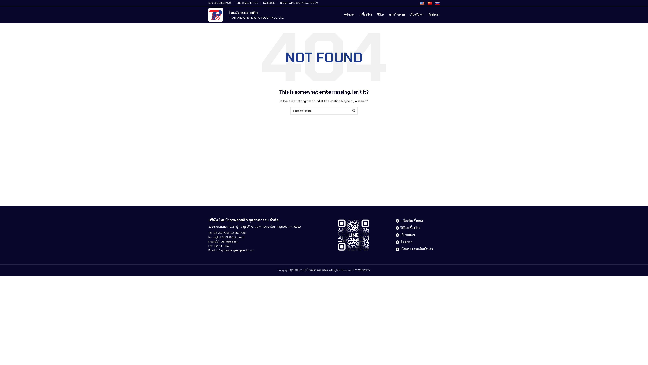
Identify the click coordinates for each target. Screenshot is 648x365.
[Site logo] (215, 14)
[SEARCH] (354, 111)
